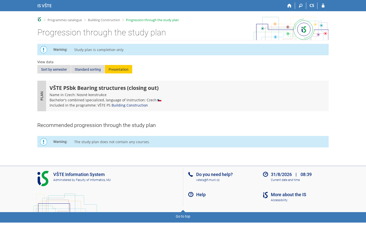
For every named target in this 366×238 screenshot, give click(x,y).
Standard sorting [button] (88, 69)
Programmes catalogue (65, 20)
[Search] (300, 5)
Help (201, 194)
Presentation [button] (118, 69)
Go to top (183, 216)
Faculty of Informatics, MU (93, 180)
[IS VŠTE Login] (323, 5)
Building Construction (104, 20)
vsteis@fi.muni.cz (208, 180)
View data (45, 62)
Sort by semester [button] (54, 69)
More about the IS (288, 194)
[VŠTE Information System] (39, 19)
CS (311, 5)
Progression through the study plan (152, 20)
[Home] (289, 5)
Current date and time (285, 180)
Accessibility (279, 200)
